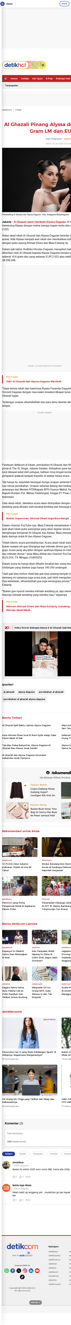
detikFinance (54, 1260)
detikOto (53, 1280)
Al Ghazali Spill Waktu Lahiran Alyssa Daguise (26, 725)
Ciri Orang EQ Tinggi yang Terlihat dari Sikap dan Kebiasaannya (28, 1100)
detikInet (53, 1264)
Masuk (64, 3)
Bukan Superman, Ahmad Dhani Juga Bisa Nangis (37, 518)
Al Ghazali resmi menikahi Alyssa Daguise (40, 222)
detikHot (7, 109)
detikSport (53, 1272)
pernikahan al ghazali (51, 692)
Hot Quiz (37, 78)
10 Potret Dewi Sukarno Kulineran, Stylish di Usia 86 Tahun (16, 867)
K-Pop (49, 78)
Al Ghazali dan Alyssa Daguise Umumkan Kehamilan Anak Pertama (24, 756)
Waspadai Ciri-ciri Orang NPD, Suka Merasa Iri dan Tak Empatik (42, 992)
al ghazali (8, 692)
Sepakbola (54, 1276)
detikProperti (55, 1284)
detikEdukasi (54, 1255)
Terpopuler (11, 85)
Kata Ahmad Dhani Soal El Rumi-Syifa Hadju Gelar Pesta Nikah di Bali (29, 736)
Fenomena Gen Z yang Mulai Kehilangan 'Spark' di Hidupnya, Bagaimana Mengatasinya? (29, 1053)
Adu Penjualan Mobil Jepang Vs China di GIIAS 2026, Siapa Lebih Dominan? (44, 956)
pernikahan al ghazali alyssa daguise (24, 699)
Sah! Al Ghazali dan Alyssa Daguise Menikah (33, 381)
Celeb (18, 109)
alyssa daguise (26, 692)
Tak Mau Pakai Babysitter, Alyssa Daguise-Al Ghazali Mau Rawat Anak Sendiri (26, 746)
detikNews (53, 1251)
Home (14, 78)
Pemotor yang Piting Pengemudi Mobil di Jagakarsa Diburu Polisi (18, 905)
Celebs (25, 78)
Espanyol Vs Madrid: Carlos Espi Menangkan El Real (14, 954)
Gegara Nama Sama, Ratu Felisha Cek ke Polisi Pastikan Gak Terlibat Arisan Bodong (14, 992)
